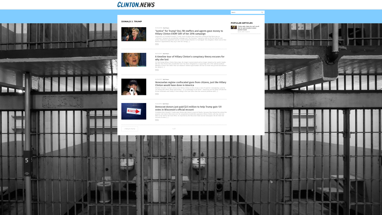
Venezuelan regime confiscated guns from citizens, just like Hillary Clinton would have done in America (190, 84)
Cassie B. (247, 31)
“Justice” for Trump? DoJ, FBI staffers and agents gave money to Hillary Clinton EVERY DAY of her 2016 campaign (189, 32)
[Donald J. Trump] (136, 7)
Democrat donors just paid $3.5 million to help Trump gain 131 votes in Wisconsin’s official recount (188, 108)
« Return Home (129, 129)
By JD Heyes (166, 28)
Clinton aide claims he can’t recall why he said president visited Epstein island (248, 28)
